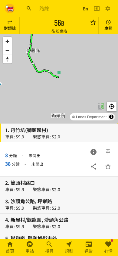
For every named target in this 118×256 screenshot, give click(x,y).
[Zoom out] (7, 50)
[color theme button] (96, 8)
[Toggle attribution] (111, 116)
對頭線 (10, 28)
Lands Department (91, 116)
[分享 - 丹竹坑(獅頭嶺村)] (93, 166)
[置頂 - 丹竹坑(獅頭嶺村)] (108, 152)
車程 (108, 28)
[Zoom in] (7, 41)
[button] (59, 74)
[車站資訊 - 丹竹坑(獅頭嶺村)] (93, 152)
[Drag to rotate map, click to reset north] (7, 59)
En (85, 8)
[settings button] (107, 8)
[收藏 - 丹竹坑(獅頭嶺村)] (108, 166)
